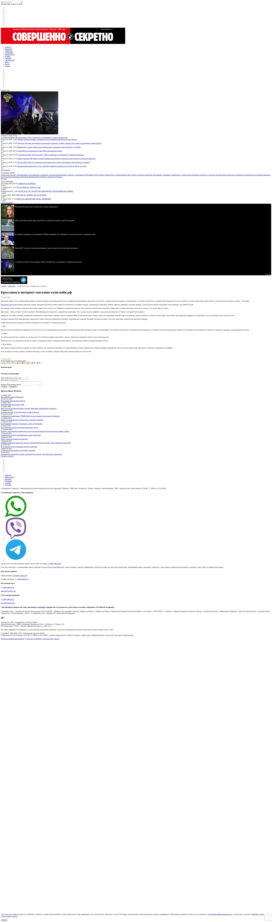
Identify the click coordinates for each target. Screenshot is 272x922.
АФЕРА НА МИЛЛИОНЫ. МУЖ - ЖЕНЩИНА (33, 199)
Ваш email (4, 380)
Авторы (8, 483)
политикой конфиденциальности (220, 914)
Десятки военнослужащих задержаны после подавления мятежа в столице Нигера (47, 139)
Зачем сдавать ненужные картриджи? (14, 439)
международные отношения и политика (237, 175)
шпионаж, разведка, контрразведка (73, 175)
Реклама (8, 479)
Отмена (4, 387)
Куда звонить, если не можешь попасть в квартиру (19, 447)
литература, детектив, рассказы (211, 175)
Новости (8, 475)
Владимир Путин (92, 175)
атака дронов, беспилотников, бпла (19, 175)
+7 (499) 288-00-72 (21, 579)
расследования (257, 175)
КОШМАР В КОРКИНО (27, 184)
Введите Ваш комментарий (11, 384)
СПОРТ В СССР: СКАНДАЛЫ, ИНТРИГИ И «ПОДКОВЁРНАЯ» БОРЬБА (45, 191)
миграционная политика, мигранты (42, 177)
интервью (58, 177)
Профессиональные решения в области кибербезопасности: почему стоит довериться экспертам (36, 443)
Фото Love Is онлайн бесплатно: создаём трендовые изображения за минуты (28, 408)
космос (3, 175)
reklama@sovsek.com (8, 591)
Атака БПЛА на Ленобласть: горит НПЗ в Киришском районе (39, 151)
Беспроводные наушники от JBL (13, 405)
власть (112, 175)
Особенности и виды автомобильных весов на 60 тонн (21, 435)
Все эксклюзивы (7, 203)
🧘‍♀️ (38, 363)
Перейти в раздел (7, 456)
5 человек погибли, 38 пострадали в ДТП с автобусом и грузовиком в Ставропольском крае (34, 138)
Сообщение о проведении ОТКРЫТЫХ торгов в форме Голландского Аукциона (30, 416)
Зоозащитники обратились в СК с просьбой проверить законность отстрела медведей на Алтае (51, 166)
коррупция (24, 177)
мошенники (15, 177)
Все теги (4, 179)
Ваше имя (4, 378)
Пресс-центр (9, 477)
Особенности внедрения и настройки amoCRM (18, 450)
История (8, 485)
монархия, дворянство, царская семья (46, 175)
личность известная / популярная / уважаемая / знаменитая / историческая (164, 175)
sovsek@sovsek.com (20, 575)
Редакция (8, 481)
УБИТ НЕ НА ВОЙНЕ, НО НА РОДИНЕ (31, 195)
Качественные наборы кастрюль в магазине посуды (19, 427)
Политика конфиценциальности (12, 639)
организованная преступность (126, 175)
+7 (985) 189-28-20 (54, 564)
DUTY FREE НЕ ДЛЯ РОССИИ (28, 187)
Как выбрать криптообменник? (12, 397)
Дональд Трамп (104, 175)
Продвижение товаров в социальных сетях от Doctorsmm (21, 424)
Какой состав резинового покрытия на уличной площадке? (22, 420)
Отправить (13, 387)
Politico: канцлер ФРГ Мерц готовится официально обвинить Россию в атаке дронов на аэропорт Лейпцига (56, 158)
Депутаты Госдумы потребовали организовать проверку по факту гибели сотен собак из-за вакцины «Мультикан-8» (59, 143)
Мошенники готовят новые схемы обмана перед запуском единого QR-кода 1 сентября (49, 147)
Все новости (5, 170)
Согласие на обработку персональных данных (43, 639)
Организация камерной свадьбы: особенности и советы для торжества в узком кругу (31, 454)
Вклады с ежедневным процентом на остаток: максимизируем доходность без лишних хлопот (35, 431)
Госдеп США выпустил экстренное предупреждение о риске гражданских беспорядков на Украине (53, 162)
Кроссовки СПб (6, 305)
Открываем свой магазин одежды (13, 401)
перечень (41, 607)
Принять (4, 920)
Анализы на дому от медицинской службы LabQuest (20, 412)
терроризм (195, 175)
